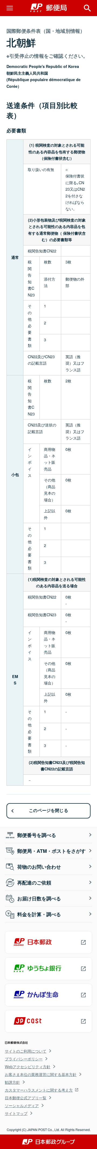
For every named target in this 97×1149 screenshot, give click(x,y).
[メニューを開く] (9, 8)
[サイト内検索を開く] (87, 8)
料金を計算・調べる (39, 914)
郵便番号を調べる (36, 835)
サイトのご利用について (25, 1051)
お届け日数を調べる (39, 898)
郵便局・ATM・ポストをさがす (51, 850)
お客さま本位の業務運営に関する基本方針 (41, 1074)
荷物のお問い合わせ (39, 866)
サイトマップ (16, 1113)
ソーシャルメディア (22, 1105)
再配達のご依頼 (34, 882)
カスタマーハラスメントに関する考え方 (39, 1090)
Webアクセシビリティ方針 (27, 1066)
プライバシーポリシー (24, 1058)
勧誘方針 (12, 1082)
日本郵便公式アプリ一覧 (25, 1097)
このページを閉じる (48, 810)
